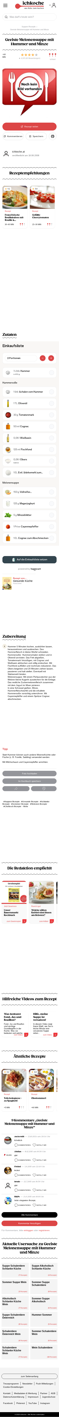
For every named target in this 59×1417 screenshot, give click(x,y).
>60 (4, 55)
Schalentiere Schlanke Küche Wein (11, 1350)
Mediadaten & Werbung (25, 1393)
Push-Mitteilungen (44, 1383)
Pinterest (20, 1403)
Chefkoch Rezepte (13, 806)
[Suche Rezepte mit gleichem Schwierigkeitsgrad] (53, 55)
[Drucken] (52, 136)
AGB (53, 1393)
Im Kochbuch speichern (29, 781)
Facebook (8, 1403)
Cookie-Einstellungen (13, 1387)
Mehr (25, 806)
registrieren (44, 1230)
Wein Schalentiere (42, 1347)
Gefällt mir (41, 1145)
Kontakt (6, 1393)
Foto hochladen (29, 773)
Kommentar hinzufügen (29, 1223)
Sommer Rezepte (20, 804)
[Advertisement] (29, 960)
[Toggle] (52, 5)
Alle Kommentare (29, 1215)
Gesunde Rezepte (30, 802)
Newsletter (27, 1383)
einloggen (28, 1230)
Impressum (33, 1397)
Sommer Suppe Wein (14, 1282)
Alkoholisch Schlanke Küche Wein (11, 1301)
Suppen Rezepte (12, 802)
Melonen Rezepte (39, 804)
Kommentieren (24, 1145)
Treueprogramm (11, 1383)
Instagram (45, 1403)
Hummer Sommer (42, 1314)
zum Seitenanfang (29, 1376)
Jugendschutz (48, 1397)
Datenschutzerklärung (13, 1397)
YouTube (32, 1403)
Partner (43, 1393)
